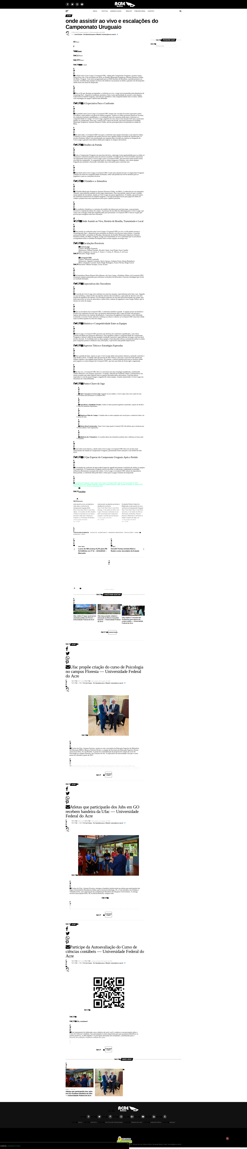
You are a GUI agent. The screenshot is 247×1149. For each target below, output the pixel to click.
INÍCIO (95, 11)
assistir (94, 532)
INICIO (80, 1122)
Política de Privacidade (114, 1122)
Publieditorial (139, 11)
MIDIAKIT (172, 1122)
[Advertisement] (111, 577)
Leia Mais (82, 491)
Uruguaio (77, 534)
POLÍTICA (105, 11)
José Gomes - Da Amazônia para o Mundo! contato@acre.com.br (95, 34)
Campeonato (103, 532)
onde (137, 532)
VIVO (83, 534)
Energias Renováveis (116, 532)
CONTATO (151, 11)
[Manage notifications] (227, 1138)
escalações (129, 532)
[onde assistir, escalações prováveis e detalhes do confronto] (110, 512)
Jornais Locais (115, 11)
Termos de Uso (136, 1122)
